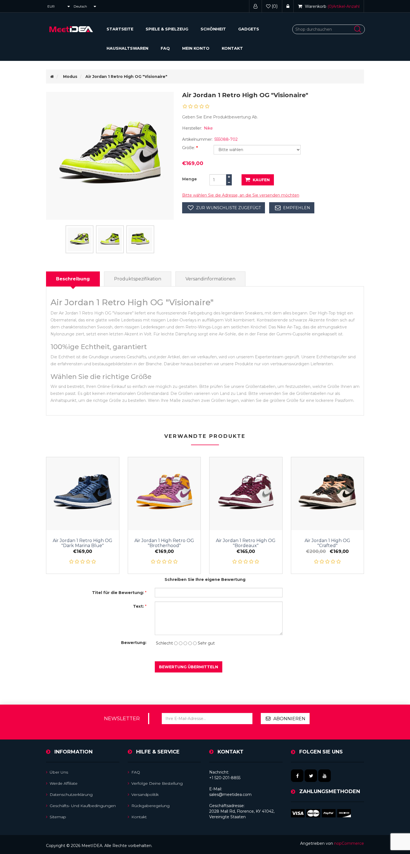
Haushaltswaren (127, 48)
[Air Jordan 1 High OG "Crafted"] (327, 493)
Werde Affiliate (64, 783)
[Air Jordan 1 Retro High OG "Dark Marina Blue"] (82, 493)
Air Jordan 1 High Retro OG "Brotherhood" (164, 543)
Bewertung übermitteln (188, 666)
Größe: (189, 147)
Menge (189, 179)
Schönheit (213, 29)
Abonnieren (289, 718)
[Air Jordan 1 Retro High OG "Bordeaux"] (245, 493)
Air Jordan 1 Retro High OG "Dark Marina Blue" (82, 543)
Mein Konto (195, 48)
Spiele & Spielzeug (167, 29)
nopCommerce (349, 843)
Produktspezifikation (137, 279)
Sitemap (58, 816)
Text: (138, 606)
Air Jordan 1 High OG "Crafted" (327, 543)
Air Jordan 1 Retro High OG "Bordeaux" (246, 543)
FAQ (165, 48)
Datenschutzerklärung (71, 794)
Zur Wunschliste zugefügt (228, 207)
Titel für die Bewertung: (118, 592)
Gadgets (248, 29)
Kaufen (261, 179)
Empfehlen (296, 207)
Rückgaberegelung (150, 805)
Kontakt (232, 48)
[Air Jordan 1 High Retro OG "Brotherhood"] (164, 493)
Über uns (59, 772)
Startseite (120, 29)
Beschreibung (73, 279)
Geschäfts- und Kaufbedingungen (83, 805)
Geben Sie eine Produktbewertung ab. (220, 117)
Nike (208, 128)
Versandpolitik (145, 794)
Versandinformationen (210, 279)
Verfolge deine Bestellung (157, 783)
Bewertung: (133, 642)
